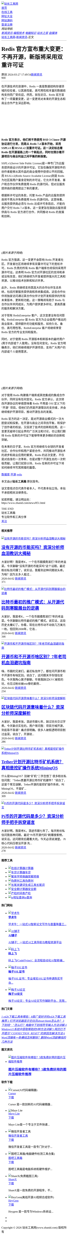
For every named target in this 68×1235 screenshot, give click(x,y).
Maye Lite (14, 1113)
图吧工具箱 (15, 1158)
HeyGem (13, 1200)
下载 (11, 1097)
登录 (4, 24)
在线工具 (7, 12)
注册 (10, 24)
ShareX (12, 1179)
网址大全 (7, 16)
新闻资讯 (21, 37)
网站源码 (7, 20)
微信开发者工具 (18, 1135)
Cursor (12, 1093)
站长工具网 (8, 37)
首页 (4, 7)
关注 (4, 521)
